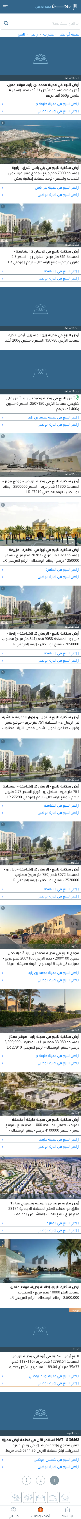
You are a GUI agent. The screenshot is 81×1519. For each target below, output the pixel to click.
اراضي (34, 34)
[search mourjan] (6, 23)
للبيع (21, 34)
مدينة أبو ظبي (68, 34)
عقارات (48, 34)
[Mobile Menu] (5, 6)
